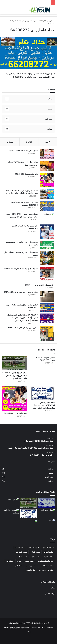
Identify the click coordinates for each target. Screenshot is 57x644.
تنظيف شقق (36, 556)
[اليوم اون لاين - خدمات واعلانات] (39, 10)
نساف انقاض (9, 561)
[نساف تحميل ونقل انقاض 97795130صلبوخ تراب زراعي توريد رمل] (46, 503)
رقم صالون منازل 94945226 (26, 174)
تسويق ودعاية (26, 20)
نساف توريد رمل (31, 565)
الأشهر (47, 142)
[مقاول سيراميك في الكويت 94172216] (47, 333)
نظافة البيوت (30, 570)
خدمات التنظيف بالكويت (46, 561)
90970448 (29, 285)
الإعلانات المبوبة (39, 20)
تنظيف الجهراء (19, 547)
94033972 (33, 245)
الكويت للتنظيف (33, 547)
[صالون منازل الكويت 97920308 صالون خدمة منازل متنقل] (47, 166)
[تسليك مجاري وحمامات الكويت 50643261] (47, 274)
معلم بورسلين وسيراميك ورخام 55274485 (21, 292)
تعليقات (10, 142)
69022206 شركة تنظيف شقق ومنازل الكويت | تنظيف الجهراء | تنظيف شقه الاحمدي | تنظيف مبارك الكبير (22, 317)
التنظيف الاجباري (48, 547)
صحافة (50, 469)
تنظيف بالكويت (49, 556)
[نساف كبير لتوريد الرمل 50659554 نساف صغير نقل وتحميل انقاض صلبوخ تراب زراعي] (47, 194)
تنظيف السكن (35, 552)
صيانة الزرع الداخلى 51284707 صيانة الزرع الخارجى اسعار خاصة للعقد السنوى (14, 375)
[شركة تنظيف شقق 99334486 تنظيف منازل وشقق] (47, 258)
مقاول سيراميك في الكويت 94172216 (23, 327)
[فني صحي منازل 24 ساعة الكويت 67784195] (47, 231)
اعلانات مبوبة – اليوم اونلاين (20, 627)
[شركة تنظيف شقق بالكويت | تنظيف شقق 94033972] (47, 245)
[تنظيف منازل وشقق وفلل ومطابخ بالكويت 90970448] (47, 307)
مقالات (50, 481)
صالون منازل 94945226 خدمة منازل (23, 150)
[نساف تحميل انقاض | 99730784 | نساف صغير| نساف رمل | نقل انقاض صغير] (47, 218)
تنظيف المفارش (21, 552)
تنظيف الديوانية (49, 552)
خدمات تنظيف (29, 561)
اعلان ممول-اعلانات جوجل (44, 285)
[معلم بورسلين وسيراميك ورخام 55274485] (47, 296)
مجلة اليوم (49, 477)
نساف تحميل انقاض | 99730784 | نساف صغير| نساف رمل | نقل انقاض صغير (43, 405)
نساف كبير (18, 565)
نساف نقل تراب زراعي (46, 570)
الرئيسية (49, 20)
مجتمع (51, 473)
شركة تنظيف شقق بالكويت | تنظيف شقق (22, 242)
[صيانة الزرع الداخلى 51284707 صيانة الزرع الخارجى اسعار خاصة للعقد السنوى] (14, 363)
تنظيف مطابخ (23, 556)
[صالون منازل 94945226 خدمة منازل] (47, 154)
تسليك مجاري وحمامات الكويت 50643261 (21, 268)
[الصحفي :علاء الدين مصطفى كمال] (10, 513)
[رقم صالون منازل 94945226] (47, 180)
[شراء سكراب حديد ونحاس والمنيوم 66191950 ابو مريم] (47, 206)
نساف (19, 561)
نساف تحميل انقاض (47, 565)
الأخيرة (29, 142)
